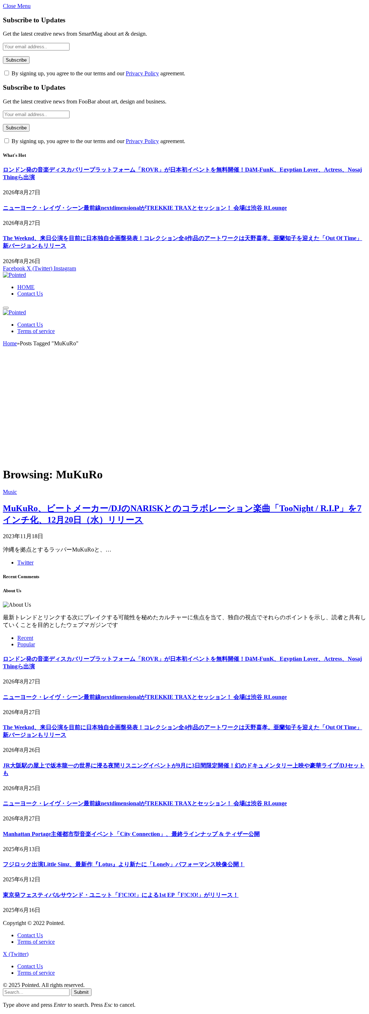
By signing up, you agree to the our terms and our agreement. (97, 73)
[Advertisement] (184, 409)
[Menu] (6, 308)
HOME (26, 287)
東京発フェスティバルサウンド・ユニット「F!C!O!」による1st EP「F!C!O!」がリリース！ (121, 895)
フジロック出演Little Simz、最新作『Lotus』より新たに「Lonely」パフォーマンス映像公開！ (124, 864)
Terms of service (36, 331)
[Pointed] (14, 275)
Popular (26, 644)
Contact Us (30, 294)
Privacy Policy (142, 73)
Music (10, 492)
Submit (81, 992)
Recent (25, 638)
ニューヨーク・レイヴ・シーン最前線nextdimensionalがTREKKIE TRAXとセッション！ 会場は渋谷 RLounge (145, 208)
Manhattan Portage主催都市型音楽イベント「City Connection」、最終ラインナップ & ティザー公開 (131, 834)
